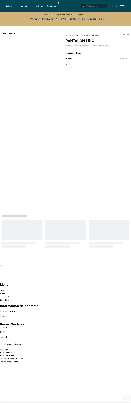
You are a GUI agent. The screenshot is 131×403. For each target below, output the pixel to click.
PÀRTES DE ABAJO (92, 35)
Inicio (67, 35)
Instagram (3, 327)
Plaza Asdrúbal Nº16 (7, 311)
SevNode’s (19, 344)
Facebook (3, 337)
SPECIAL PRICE (77, 35)
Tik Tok (2, 332)
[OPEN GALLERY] (29, 121)
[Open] (116, 6)
